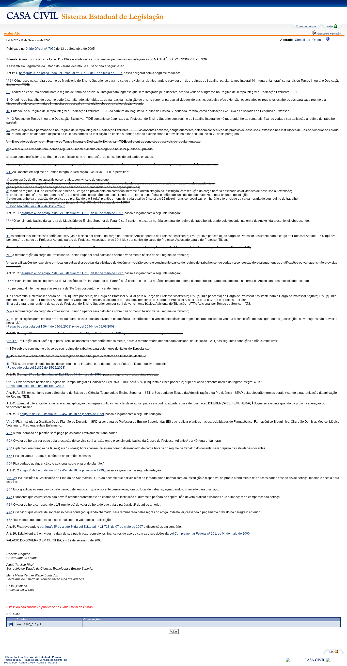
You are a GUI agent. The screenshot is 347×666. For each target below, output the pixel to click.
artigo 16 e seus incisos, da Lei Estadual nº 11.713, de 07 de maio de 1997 (71, 333)
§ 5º (9, 520)
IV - (8, 119)
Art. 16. (12, 341)
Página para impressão (328, 33)
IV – (9, 255)
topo (331, 651)
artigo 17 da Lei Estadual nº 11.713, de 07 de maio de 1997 (61, 374)
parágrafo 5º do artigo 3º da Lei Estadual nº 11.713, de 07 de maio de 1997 (91, 526)
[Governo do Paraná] (328, 661)
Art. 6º (11, 421)
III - (8, 111)
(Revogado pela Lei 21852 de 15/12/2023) (35, 206)
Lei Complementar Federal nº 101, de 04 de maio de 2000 (209, 533)
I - (7, 228)
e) (7, 195)
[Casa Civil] (315, 664)
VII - (9, 172)
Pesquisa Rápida (306, 26)
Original (317, 40)
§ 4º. (9, 456)
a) (7, 149)
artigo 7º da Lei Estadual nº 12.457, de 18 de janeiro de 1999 (62, 470)
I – (8, 92)
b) (7, 157)
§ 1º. (9, 433)
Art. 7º (11, 478)
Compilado (302, 40)
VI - (8, 141)
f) (7, 198)
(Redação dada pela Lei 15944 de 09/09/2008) (38, 326)
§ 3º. (10, 80)
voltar (330, 26)
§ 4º (10, 221)
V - (8, 130)
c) (7, 164)
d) (7, 191)
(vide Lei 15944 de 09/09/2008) (93, 326)
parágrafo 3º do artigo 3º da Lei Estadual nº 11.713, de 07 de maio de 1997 (70, 73)
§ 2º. (9, 440)
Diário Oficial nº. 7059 (40, 48)
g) (7, 202)
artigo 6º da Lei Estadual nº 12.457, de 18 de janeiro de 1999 (62, 414)
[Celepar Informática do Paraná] (288, 661)
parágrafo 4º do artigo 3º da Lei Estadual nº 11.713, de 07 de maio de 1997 (71, 213)
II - (8, 99)
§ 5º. (9, 463)
